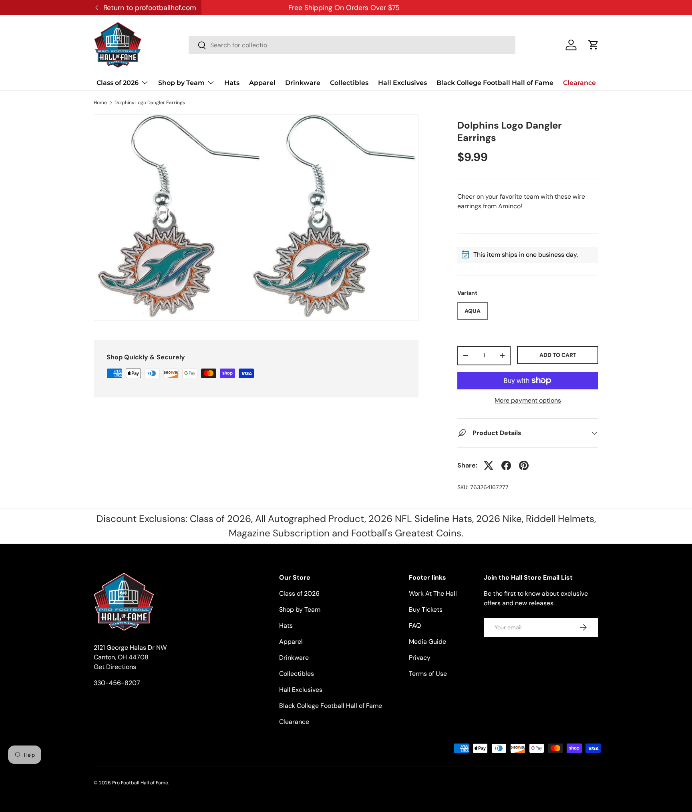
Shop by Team (181, 83)
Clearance (579, 83)
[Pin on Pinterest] (524, 465)
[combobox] (352, 45)
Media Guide (427, 641)
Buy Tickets (426, 609)
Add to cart (557, 355)
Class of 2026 (118, 83)
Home (100, 102)
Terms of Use (428, 673)
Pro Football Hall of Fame (140, 783)
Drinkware (302, 83)
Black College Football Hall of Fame (495, 83)
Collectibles (349, 83)
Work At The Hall (433, 593)
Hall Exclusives (402, 83)
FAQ (415, 625)
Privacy (419, 657)
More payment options (528, 400)
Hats (231, 83)
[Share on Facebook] (506, 465)
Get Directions (115, 667)
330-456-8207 (117, 683)
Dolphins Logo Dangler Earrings (150, 102)
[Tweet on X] (488, 465)
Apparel (262, 83)
